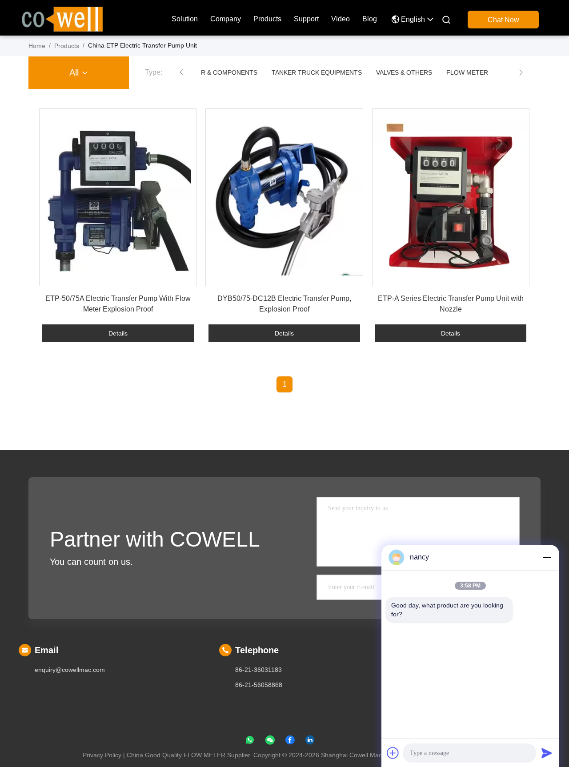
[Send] (547, 753)
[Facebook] (289, 741)
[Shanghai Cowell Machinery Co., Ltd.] (62, 18)
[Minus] (546, 557)
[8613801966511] (249, 741)
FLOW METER (467, 72)
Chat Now (503, 20)
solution (185, 19)
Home (36, 45)
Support (306, 19)
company (225, 19)
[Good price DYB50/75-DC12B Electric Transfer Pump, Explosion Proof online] (284, 197)
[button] (181, 72)
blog (369, 19)
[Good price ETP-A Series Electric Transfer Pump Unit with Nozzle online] (451, 197)
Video (340, 19)
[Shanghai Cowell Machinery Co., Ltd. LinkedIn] (310, 741)
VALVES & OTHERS (404, 72)
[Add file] (393, 753)
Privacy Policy (102, 755)
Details (118, 333)
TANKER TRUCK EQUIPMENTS (316, 72)
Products (267, 19)
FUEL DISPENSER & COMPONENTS (204, 72)
